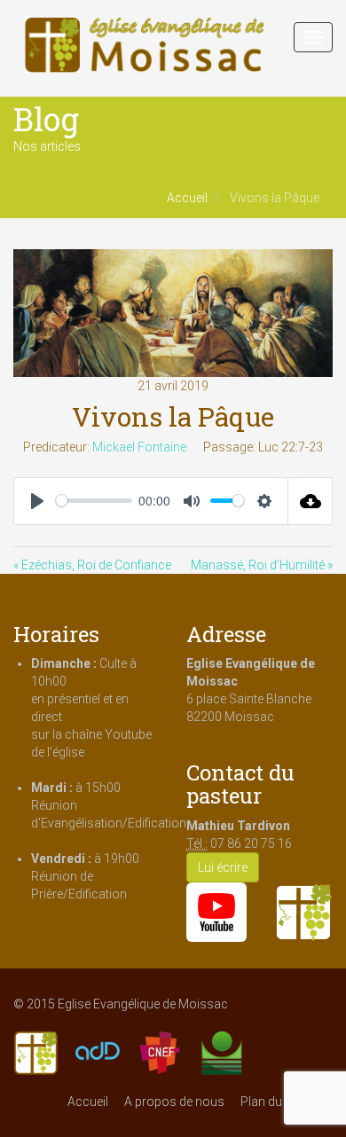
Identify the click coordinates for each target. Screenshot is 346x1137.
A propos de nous (174, 1101)
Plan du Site (272, 1101)
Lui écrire (223, 867)
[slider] (94, 500)
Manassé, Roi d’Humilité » (262, 565)
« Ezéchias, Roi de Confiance (92, 565)
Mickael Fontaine (139, 447)
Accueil (187, 198)
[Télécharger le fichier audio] (310, 501)
